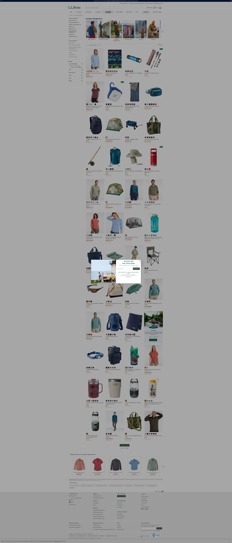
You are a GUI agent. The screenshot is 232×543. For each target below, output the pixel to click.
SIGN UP (136, 268)
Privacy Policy (128, 276)
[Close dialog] (140, 260)
